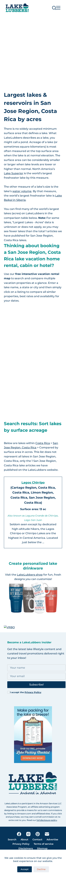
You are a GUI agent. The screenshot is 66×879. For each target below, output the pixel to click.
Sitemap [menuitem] (42, 848)
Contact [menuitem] (37, 839)
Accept (24, 869)
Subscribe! (36, 684)
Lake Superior (13, 173)
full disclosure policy (47, 820)
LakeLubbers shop (30, 574)
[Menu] (58, 8)
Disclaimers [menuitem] (25, 848)
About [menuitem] (24, 839)
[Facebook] (19, 834)
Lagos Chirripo (33, 482)
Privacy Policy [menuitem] (21, 844)
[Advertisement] (33, 50)
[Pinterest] (38, 834)
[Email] (47, 834)
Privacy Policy (33, 692)
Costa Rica (42, 443)
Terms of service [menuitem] (43, 844)
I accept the (25, 692)
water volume (21, 191)
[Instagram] (28, 834)
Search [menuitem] (12, 839)
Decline (41, 869)
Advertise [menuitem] (52, 839)
